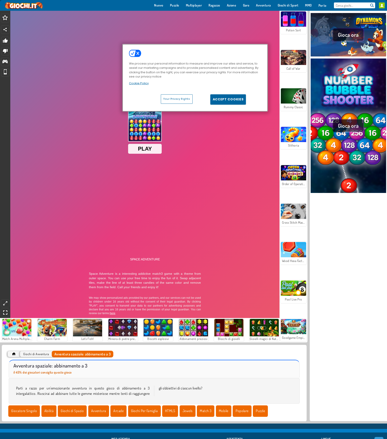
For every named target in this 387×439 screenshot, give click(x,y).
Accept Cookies (228, 99)
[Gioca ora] (348, 56)
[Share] (5, 29)
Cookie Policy (139, 83)
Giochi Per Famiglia (144, 411)
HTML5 (170, 411)
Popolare (242, 411)
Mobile (223, 411)
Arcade (118, 411)
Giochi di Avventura (36, 354)
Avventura (98, 411)
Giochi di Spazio (72, 411)
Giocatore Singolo (24, 411)
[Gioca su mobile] (5, 72)
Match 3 (205, 411)
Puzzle (260, 411)
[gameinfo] (5, 62)
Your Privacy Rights (176, 99)
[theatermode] (5, 303)
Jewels (188, 411)
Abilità (49, 411)
